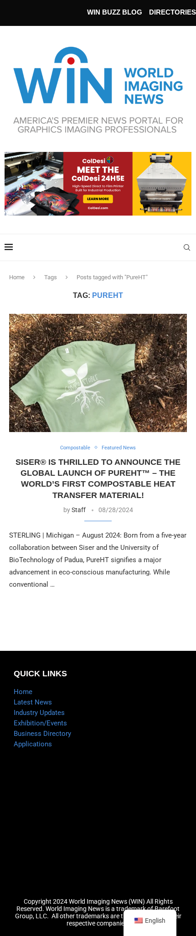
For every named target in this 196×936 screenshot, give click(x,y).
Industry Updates (39, 713)
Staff (79, 509)
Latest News (33, 702)
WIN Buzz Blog (114, 12)
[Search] (186, 247)
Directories (172, 12)
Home (17, 277)
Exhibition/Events (40, 723)
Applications (33, 744)
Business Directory (42, 734)
